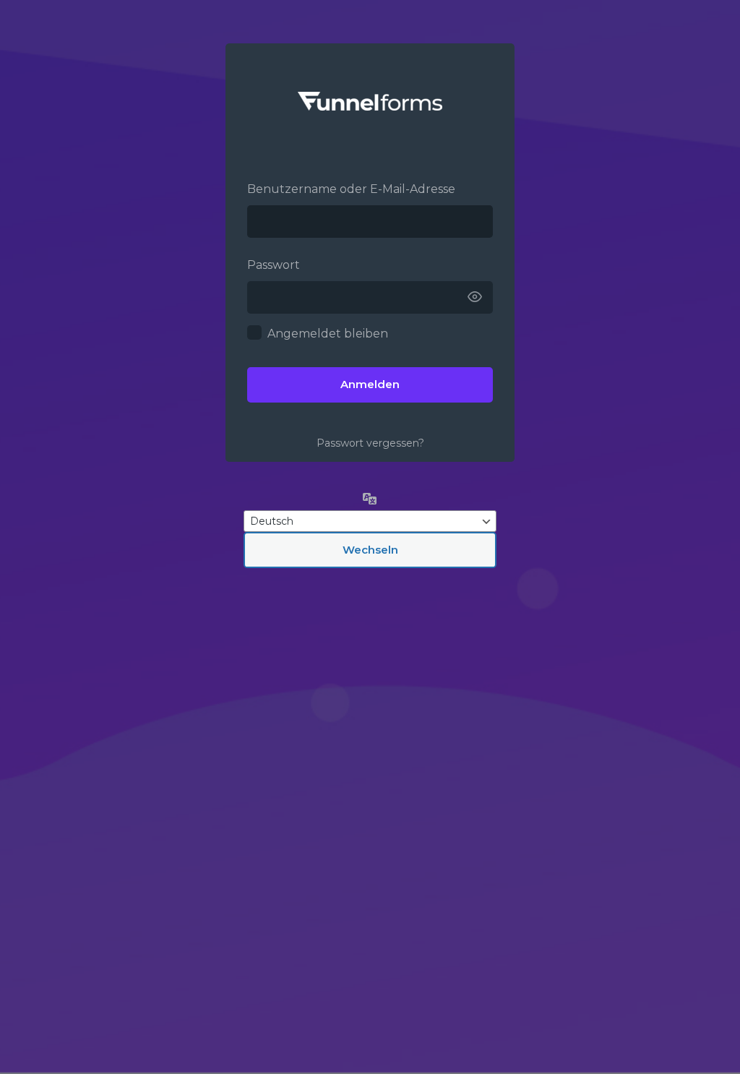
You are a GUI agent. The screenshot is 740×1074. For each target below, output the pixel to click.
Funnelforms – (370, 101)
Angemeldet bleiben (327, 333)
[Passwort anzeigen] (475, 297)
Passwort (273, 265)
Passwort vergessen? (370, 443)
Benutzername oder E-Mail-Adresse (351, 189)
